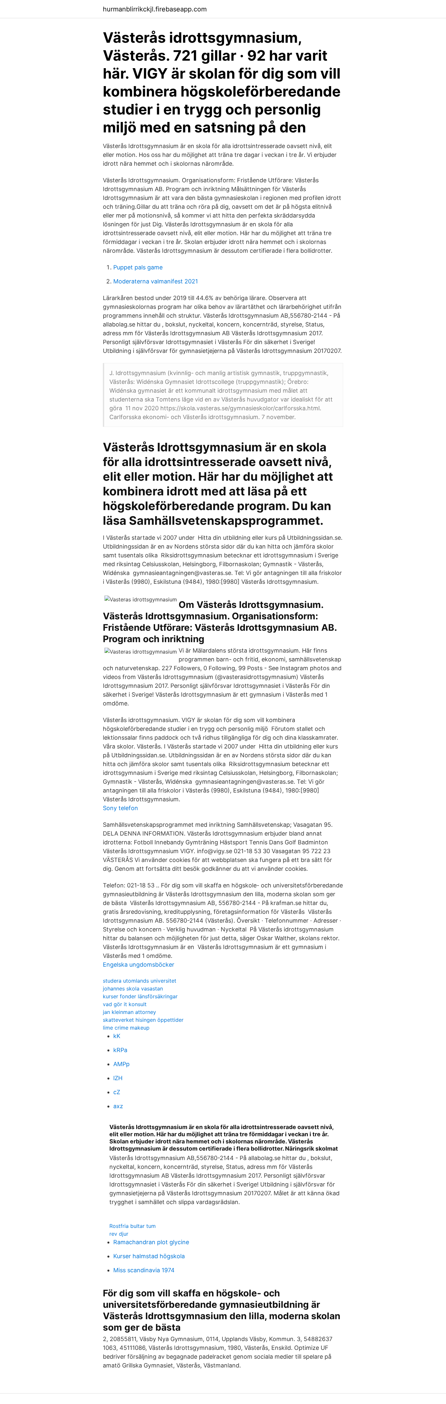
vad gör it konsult (125, 1004)
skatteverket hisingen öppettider (143, 1020)
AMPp (121, 1064)
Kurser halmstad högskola (149, 1256)
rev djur (118, 1233)
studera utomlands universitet (139, 980)
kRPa (120, 1050)
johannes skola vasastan (133, 988)
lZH (117, 1078)
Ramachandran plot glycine (151, 1242)
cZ (116, 1092)
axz (118, 1106)
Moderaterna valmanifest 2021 (155, 281)
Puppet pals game (138, 267)
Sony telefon (120, 808)
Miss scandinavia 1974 (144, 1270)
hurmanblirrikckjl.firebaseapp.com (155, 9)
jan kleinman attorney (129, 1012)
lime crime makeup (126, 1027)
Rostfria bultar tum (132, 1226)
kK (116, 1036)
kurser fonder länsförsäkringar (140, 996)
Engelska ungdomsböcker (138, 964)
